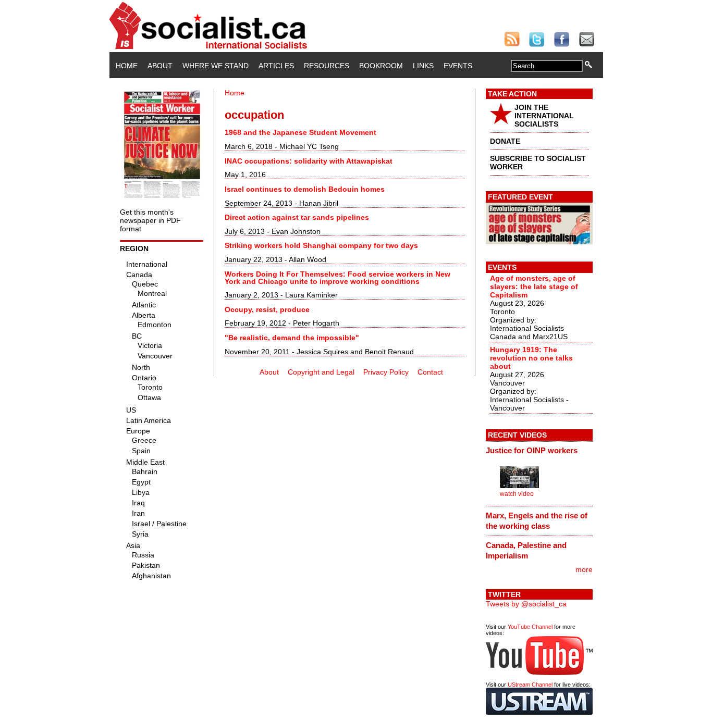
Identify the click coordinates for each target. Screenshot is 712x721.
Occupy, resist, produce (267, 309)
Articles (276, 65)
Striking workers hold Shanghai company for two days (321, 245)
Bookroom (381, 65)
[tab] (539, 450)
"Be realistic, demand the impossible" (292, 337)
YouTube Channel (530, 627)
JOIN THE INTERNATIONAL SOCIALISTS (544, 115)
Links (423, 65)
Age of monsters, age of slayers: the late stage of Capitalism (534, 286)
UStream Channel (530, 684)
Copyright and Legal (321, 372)
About (160, 65)
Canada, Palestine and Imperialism (526, 550)
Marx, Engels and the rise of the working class (536, 520)
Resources (326, 65)
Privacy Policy (386, 372)
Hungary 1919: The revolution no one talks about (531, 357)
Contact (430, 372)
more (584, 569)
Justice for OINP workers (532, 450)
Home (127, 65)
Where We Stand (215, 65)
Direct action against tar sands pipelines (297, 217)
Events (458, 65)
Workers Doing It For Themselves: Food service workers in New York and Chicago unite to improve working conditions (337, 277)
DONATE (505, 141)
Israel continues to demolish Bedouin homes (305, 189)
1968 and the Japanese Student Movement (300, 132)
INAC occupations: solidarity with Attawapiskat (308, 161)
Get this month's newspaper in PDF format (150, 220)
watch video (517, 494)
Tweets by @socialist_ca (526, 604)
